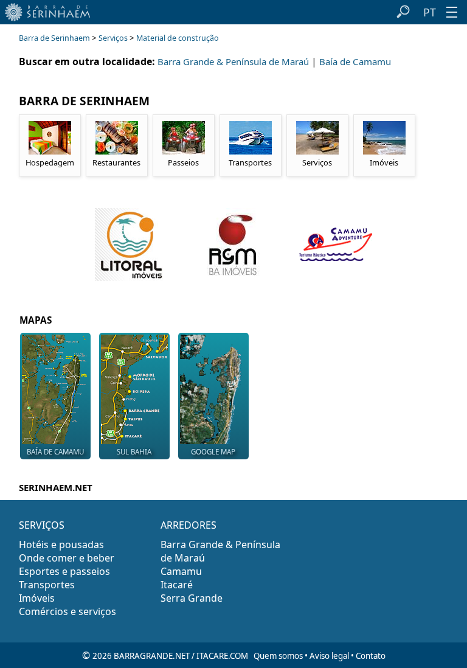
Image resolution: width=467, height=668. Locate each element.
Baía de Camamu (355, 61)
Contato (371, 655)
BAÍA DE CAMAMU (55, 451)
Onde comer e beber (66, 558)
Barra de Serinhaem (54, 38)
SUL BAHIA (134, 451)
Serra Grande (192, 598)
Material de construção (177, 38)
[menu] (451, 12)
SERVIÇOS (41, 525)
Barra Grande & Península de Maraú (233, 61)
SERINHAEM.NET (55, 487)
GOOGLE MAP (213, 451)
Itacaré (177, 584)
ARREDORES (188, 525)
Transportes (47, 584)
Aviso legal (329, 655)
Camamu (181, 571)
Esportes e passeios (64, 571)
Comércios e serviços (67, 611)
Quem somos (278, 655)
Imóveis (37, 598)
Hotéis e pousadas (61, 544)
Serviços (113, 38)
